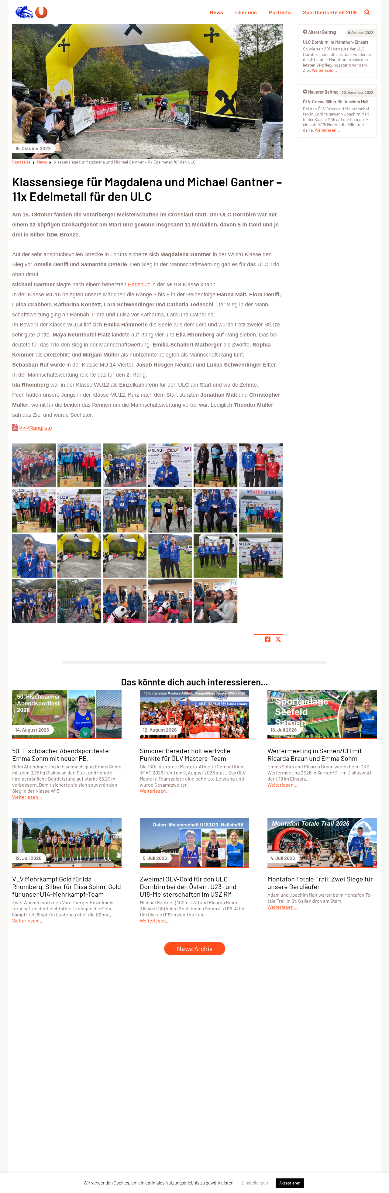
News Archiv (194, 948)
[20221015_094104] (170, 601)
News (216, 12)
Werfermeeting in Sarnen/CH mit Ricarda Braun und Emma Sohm (314, 754)
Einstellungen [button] (255, 1182)
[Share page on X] (278, 639)
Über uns (246, 12)
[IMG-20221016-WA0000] (79, 465)
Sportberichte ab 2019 (329, 12)
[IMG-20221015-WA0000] (124, 556)
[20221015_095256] (34, 601)
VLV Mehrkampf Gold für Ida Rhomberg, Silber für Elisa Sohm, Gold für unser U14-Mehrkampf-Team (66, 886)
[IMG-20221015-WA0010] (34, 511)
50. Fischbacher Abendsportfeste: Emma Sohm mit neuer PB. (61, 754)
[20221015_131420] (215, 556)
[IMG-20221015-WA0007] (170, 511)
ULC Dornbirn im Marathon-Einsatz (335, 42)
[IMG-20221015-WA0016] (124, 465)
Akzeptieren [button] (289, 1183)
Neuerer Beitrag (323, 92)
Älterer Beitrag (322, 32)
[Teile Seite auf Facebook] (267, 639)
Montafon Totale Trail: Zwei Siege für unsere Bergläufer (320, 882)
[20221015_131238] (261, 556)
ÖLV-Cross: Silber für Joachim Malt (336, 101)
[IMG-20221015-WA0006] (215, 511)
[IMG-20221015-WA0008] (124, 511)
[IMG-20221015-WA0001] (79, 556)
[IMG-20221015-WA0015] (170, 465)
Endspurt (139, 284)
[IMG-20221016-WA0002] (34, 465)
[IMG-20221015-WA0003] (34, 556)
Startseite (21, 161)
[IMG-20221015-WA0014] (215, 465)
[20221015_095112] (79, 601)
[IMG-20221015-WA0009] (79, 511)
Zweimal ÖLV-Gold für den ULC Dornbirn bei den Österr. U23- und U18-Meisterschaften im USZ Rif (188, 886)
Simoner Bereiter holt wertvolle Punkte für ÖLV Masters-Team (185, 754)
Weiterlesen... (324, 70)
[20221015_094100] (215, 601)
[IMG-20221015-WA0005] (261, 511)
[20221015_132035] (170, 556)
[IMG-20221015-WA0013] (261, 465)
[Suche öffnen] (367, 12)
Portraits (280, 12)
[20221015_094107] (124, 601)
